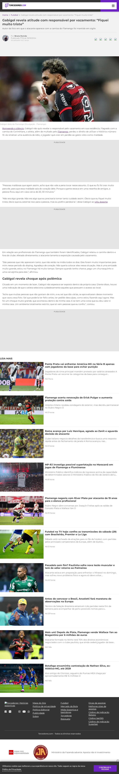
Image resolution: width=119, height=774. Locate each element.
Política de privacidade (44, 706)
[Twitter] (10, 712)
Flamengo (63, 131)
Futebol (14, 15)
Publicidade (39, 713)
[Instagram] (19, 711)
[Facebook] (6, 711)
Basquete (65, 719)
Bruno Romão (21, 36)
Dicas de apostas (97, 703)
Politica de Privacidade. (11, 769)
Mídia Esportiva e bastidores (69, 711)
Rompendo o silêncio (13, 128)
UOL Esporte (101, 202)
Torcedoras (66, 715)
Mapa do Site (39, 703)
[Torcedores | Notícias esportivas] (15, 5)
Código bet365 (96, 718)
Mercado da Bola (69, 706)
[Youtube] (24, 711)
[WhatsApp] (29, 711)
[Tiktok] (14, 712)
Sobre (36, 716)
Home (5, 15)
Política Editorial (41, 709)
